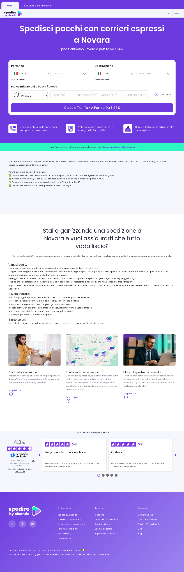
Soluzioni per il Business (37, 5)
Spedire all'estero (103, 528)
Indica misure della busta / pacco (34, 86)
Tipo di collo (25, 93)
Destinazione (104, 66)
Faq (140, 533)
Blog (140, 528)
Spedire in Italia (103, 524)
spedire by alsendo (67, 514)
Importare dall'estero (105, 533)
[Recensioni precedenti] (39, 455)
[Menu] (177, 14)
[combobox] (30, 73)
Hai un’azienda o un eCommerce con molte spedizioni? (92, 147)
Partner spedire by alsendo (71, 524)
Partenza (17, 66)
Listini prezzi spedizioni (106, 519)
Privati (10, 5)
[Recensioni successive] (175, 455)
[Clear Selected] (29, 73)
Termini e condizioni (68, 528)
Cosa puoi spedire (147, 519)
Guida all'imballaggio (149, 524)
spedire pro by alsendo (69, 519)
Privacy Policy (64, 533)
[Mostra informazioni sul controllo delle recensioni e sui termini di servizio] (33, 461)
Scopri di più (14, 390)
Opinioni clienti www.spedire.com (92, 432)
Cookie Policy (64, 538)
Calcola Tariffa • (92, 107)
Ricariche (99, 514)
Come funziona (145, 514)
